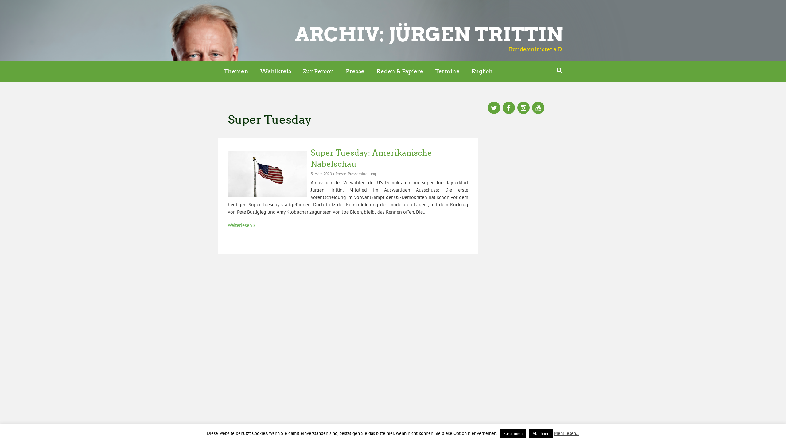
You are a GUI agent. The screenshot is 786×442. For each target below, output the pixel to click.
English (482, 71)
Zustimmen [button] (513, 433)
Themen (236, 71)
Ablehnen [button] (541, 433)
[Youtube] (538, 108)
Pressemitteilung (362, 173)
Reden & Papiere (399, 71)
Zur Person (318, 71)
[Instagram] (523, 108)
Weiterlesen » (242, 225)
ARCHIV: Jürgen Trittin (429, 34)
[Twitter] (494, 108)
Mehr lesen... (566, 433)
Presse (355, 71)
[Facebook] (509, 108)
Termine (447, 71)
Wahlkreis (275, 71)
